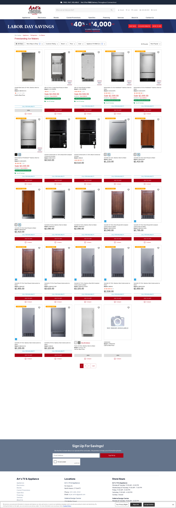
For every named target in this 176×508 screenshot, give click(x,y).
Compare (29, 113)
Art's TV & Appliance (72, 483)
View (28, 110)
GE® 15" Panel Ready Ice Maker (82, 87)
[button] (119, 10)
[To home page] (35, 10)
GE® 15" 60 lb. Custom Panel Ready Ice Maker (56, 87)
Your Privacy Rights (122, 504)
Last (93, 366)
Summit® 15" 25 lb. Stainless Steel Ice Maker (55, 225)
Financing (106, 17)
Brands (56, 17)
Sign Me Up (112, 455)
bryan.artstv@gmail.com (77, 494)
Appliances (26, 17)
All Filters (20, 43)
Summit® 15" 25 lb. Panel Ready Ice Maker (144, 157)
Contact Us (150, 17)
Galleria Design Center (72, 498)
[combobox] (34, 44)
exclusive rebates (144, 26)
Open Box (91, 17)
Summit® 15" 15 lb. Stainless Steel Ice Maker (115, 157)
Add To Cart (58, 110)
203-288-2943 (75, 492)
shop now (132, 26)
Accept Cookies (148, 504)
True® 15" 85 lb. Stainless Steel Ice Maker (84, 346)
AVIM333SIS (107, 342)
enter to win (157, 26)
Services (121, 17)
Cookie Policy (67, 506)
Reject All (136, 504)
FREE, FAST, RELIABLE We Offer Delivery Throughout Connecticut (89, 2)
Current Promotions (73, 17)
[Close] (173, 505)
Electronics (42, 17)
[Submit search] (112, 10)
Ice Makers (42, 35)
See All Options (85, 342)
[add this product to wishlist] (39, 52)
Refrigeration (34, 35)
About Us (135, 17)
